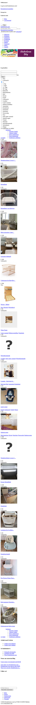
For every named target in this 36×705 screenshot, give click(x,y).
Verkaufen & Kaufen (10, 652)
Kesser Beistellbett (6, 482)
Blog (5, 19)
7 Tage (5, 85)
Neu (3, 78)
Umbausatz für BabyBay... (8, 280)
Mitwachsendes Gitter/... (7, 232)
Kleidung (6, 36)
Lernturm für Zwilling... (7, 530)
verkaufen (18, 31)
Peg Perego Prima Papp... (8, 578)
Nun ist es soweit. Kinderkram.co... (10, 667)
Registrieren (4, 9)
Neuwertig (5, 113)
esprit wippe (4, 407)
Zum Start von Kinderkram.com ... (10, 664)
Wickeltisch (5, 125)
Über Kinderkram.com (10, 655)
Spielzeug (7, 37)
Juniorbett (5, 106)
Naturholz (5, 109)
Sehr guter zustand (7, 116)
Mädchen (6, 34)
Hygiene (6, 41)
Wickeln (4, 121)
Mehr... (6, 45)
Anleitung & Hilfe (9, 653)
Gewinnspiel (7, 20)
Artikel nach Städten (9, 645)
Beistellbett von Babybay (8, 208)
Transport (6, 44)
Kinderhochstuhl (5, 554)
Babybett (5, 90)
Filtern (3, 77)
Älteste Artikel (13, 133)
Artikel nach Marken (10, 643)
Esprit (4, 97)
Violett (4, 120)
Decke (4, 96)
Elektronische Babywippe (8, 626)
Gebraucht (5, 80)
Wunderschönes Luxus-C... (8, 160)
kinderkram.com (5, 26)
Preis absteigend (13, 136)
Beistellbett (4, 184)
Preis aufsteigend (14, 134)
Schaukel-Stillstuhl (6, 256)
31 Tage (5, 87)
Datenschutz (7, 696)
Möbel (6, 42)
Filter (4, 25)
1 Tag (4, 84)
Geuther (4, 101)
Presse (6, 694)
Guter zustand (6, 103)
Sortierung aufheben (14, 137)
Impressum (7, 697)
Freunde (6, 699)
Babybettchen (6, 92)
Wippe (4, 127)
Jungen (6, 47)
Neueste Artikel (13, 131)
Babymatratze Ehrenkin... (8, 602)
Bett (3, 94)
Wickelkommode (7, 123)
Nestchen (5, 111)
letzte (3, 137)
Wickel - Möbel (5, 304)
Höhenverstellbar (7, 104)
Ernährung (7, 39)
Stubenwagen (6, 118)
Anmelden (10, 9)
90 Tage (5, 89)
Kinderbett (5, 108)
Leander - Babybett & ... (7, 381)
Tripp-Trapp (4, 330)
